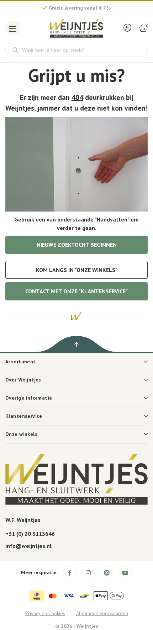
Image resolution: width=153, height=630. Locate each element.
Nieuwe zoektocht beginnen (77, 244)
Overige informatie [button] (28, 398)
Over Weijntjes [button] (23, 380)
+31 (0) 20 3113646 (30, 533)
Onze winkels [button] (21, 434)
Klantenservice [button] (23, 416)
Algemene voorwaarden (102, 613)
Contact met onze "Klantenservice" (76, 291)
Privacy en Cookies (45, 613)
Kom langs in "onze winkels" (76, 269)
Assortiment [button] (20, 361)
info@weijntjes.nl (28, 545)
